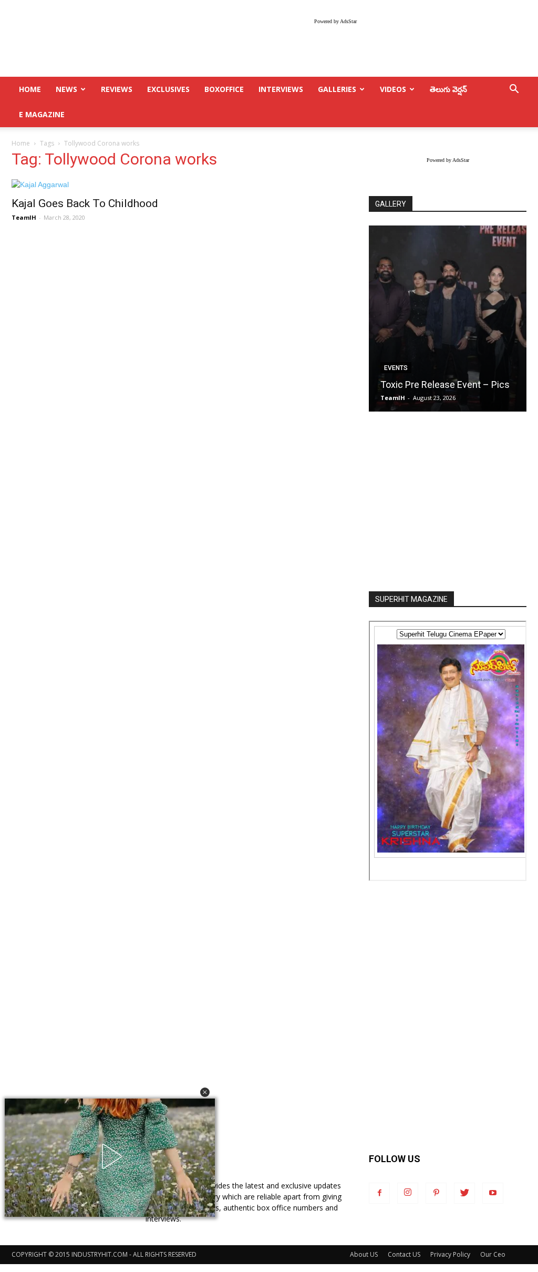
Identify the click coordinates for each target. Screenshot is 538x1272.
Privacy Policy (450, 1254)
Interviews (280, 89)
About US (364, 1254)
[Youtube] (492, 1193)
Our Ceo (492, 1254)
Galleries (337, 89)
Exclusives (168, 89)
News (66, 89)
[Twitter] (464, 1193)
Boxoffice (224, 89)
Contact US (404, 1254)
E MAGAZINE (42, 114)
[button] (205, 1092)
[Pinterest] (436, 1193)
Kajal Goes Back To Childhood (85, 203)
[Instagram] (407, 1193)
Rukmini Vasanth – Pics (442, 384)
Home (21, 143)
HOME (30, 89)
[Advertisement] (447, 502)
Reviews (116, 89)
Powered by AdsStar (335, 21)
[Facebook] (379, 1193)
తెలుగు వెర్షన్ (448, 89)
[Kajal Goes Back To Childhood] (90, 184)
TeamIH (24, 217)
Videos (393, 89)
